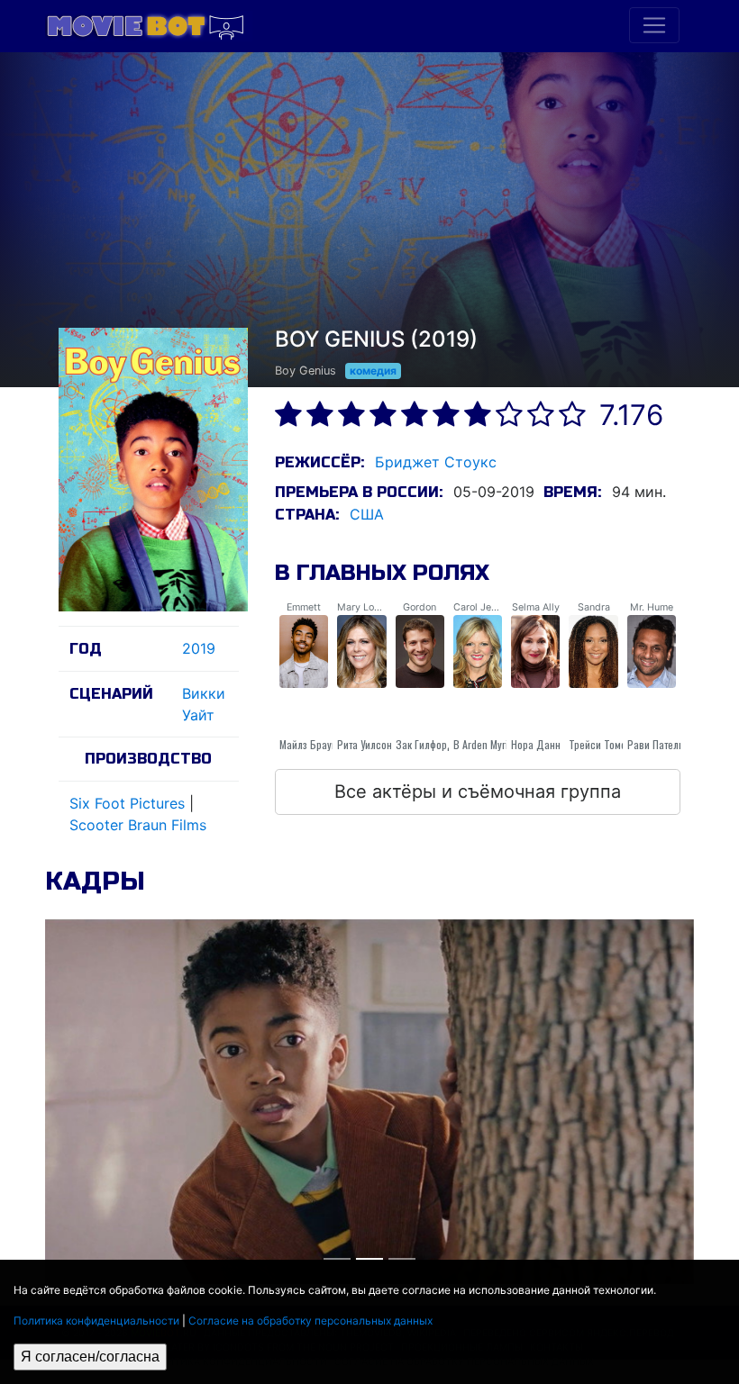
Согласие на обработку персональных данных (310, 1320)
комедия (373, 370)
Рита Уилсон (364, 744)
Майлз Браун (308, 744)
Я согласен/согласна (90, 1356)
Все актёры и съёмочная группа (477, 791)
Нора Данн (536, 744)
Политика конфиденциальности (96, 1320)
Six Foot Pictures (127, 803)
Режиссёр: (319, 462)
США (367, 514)
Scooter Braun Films (137, 825)
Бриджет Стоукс (436, 462)
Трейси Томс (597, 744)
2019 (198, 648)
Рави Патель (655, 744)
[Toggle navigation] (654, 25)
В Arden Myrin (483, 744)
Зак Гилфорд (425, 744)
